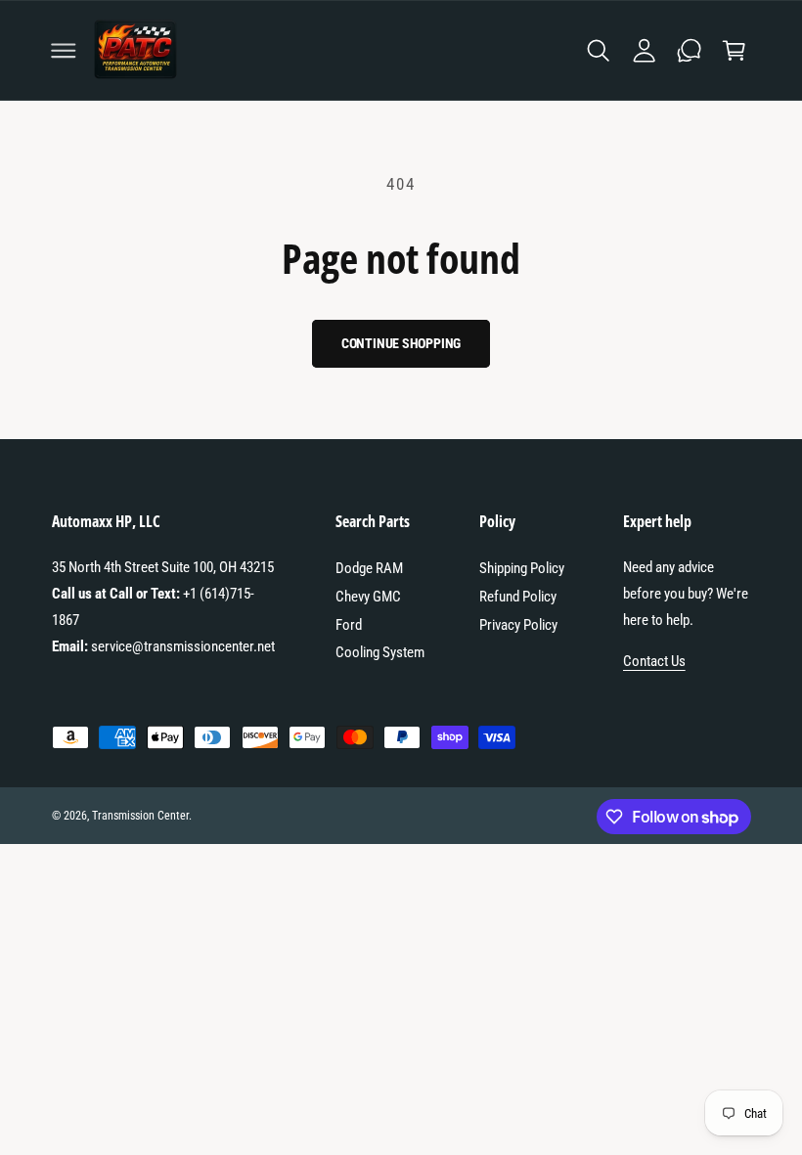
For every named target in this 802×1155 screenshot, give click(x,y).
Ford (348, 625)
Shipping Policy (521, 568)
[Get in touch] (688, 49)
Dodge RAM (369, 568)
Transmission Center (140, 815)
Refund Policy (518, 596)
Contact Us (654, 661)
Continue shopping (401, 343)
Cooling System (379, 652)
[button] (63, 49)
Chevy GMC (368, 596)
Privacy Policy (518, 625)
